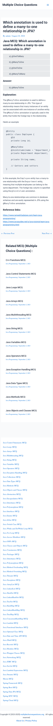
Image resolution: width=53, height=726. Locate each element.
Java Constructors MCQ (12, 550)
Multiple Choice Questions (19, 5)
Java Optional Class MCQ (13, 631)
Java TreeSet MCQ (10, 601)
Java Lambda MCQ (10, 623)
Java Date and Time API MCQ (15, 636)
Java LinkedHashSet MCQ (13, 597)
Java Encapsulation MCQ (13, 498)
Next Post (47, 233)
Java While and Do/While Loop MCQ (17, 528)
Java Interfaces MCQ (11, 511)
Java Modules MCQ (10, 648)
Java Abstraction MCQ (12, 494)
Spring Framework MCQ (12, 683)
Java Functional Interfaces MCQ (15, 627)
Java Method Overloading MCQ (15, 567)
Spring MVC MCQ (10, 696)
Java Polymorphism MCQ (13, 507)
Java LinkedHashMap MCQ (14, 610)
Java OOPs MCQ (9, 541)
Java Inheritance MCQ (11, 502)
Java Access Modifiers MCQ (14, 537)
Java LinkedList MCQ (11, 588)
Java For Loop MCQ (11, 533)
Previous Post (7, 233)
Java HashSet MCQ (10, 593)
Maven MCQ (8, 678)
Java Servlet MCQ (10, 666)
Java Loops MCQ (14, 287)
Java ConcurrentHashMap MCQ (15, 618)
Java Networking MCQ (12, 657)
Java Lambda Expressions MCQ (15, 670)
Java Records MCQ (10, 644)
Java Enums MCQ (10, 515)
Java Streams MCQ (10, 674)
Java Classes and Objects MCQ (15, 545)
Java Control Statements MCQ (21, 273)
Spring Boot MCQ (10, 687)
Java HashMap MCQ (11, 605)
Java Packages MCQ (11, 554)
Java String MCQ (14, 328)
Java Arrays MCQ (14, 301)
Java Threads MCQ (10, 575)
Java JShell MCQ (9, 640)
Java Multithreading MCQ (18, 314)
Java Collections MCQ (11, 477)
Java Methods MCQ (15, 397)
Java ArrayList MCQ (11, 584)
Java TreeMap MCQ (11, 614)
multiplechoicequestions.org (32, 714)
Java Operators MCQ (16, 356)
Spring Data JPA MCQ (12, 691)
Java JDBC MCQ (9, 661)
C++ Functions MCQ (15, 260)
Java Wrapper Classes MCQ (14, 653)
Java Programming (12, 264)
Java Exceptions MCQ (11, 580)
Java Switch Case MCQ (12, 524)
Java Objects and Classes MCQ (21, 410)
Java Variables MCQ (16, 342)
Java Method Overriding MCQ (14, 571)
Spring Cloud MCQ (10, 700)
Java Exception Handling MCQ (21, 369)
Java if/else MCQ (9, 520)
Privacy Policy (31, 721)
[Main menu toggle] (48, 5)
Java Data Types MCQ (17, 383)
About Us (20, 721)
